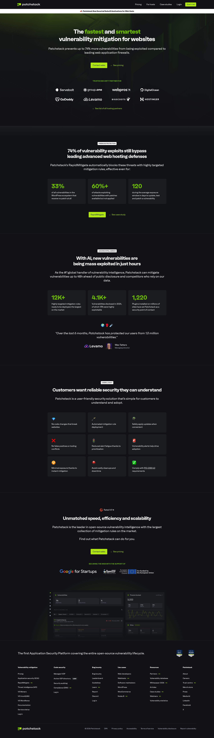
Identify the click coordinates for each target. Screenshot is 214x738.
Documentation (24, 705)
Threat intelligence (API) (27, 687)
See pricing (118, 65)
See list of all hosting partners (108, 108)
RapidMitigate (97, 214)
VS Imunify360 (23, 696)
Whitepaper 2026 (157, 683)
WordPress (122, 687)
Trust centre (188, 683)
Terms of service (147, 729)
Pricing (138, 4)
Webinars (154, 696)
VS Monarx (22, 692)
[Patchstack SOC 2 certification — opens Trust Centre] (179, 653)
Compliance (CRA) (61, 688)
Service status (23, 710)
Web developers (124, 674)
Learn (94, 687)
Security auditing (60, 683)
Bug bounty (96, 674)
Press (185, 692)
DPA (106, 729)
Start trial (191, 4)
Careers (186, 678)
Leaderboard (97, 678)
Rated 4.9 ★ (109, 510)
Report (95, 692)
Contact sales (99, 65)
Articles (153, 687)
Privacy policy (117, 729)
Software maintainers (126, 683)
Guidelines (96, 683)
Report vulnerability (188, 729)
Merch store (188, 687)
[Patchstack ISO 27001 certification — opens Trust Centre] (191, 653)
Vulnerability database (159, 678)
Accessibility (132, 729)
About (185, 674)
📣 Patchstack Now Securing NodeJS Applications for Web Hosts (107, 11)
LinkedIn (186, 701)
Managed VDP (59, 674)
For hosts (151, 4)
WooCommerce (124, 692)
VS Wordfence (24, 701)
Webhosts (122, 678)
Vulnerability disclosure (167, 729)
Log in (20, 714)
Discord (95, 696)
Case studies (166, 4)
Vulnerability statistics (159, 701)
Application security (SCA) (28, 678)
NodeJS (121, 696)
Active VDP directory (62, 679)
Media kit (186, 696)
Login (179, 4)
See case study (118, 214)
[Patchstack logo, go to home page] (31, 4)
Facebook (187, 705)
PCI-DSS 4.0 (149, 468)
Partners (153, 674)
